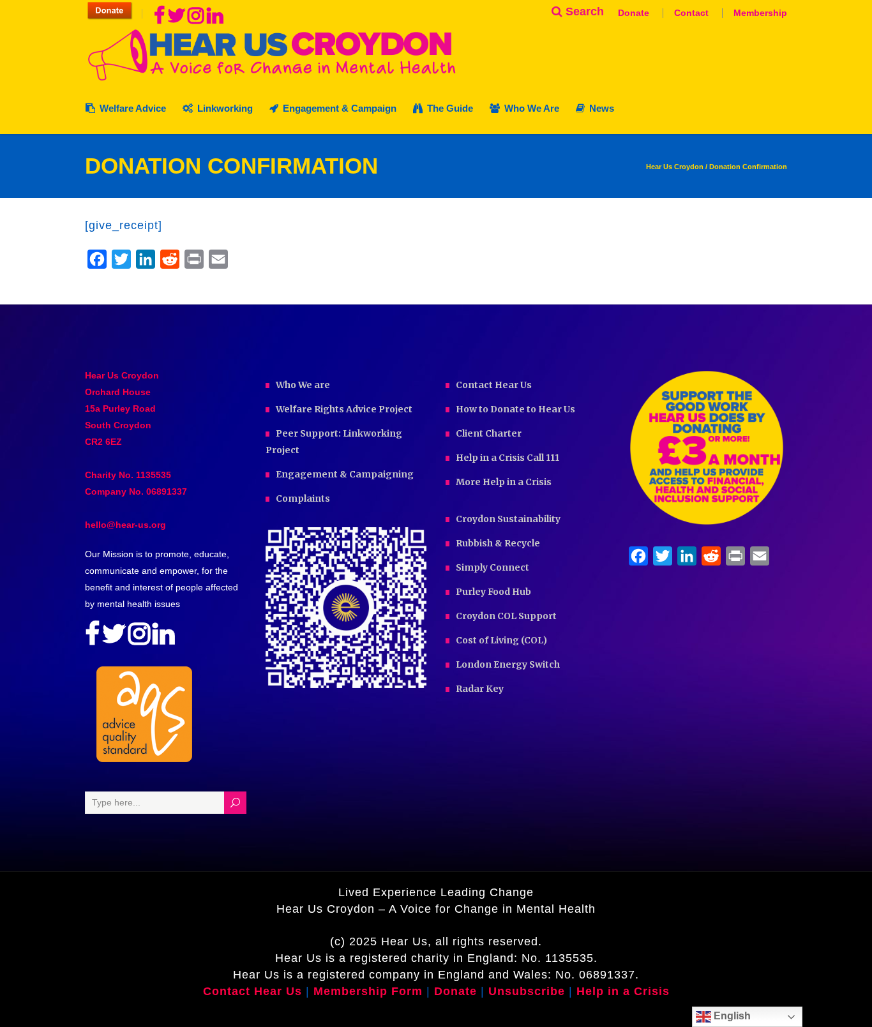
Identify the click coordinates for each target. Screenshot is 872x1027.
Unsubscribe (526, 991)
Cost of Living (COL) (501, 640)
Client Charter (489, 433)
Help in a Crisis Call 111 (507, 457)
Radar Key (480, 688)
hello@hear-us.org (125, 525)
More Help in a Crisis (504, 482)
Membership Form (368, 991)
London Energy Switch (508, 664)
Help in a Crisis (623, 991)
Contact (691, 13)
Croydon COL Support (506, 616)
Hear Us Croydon (674, 166)
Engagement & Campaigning (345, 474)
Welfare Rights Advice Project (344, 409)
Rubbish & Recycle (498, 543)
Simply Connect (492, 567)
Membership (760, 13)
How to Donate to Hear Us (515, 409)
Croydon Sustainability (508, 519)
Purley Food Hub (493, 591)
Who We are (303, 385)
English (731, 1015)
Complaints (303, 498)
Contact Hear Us (494, 385)
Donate (633, 13)
